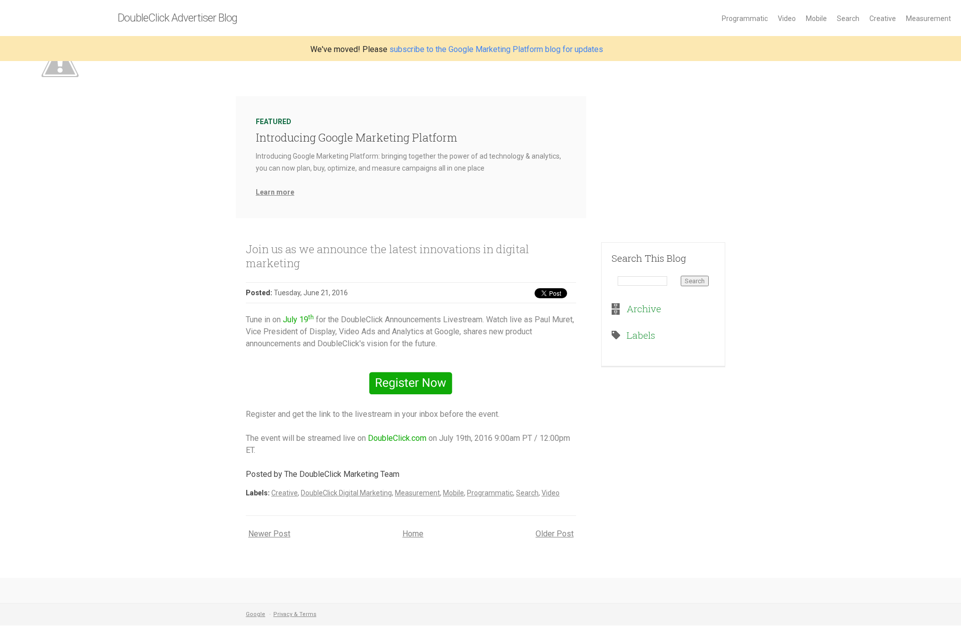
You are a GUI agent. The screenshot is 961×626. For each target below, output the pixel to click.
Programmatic (745, 19)
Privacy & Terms (294, 614)
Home (412, 533)
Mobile (816, 19)
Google (255, 614)
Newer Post (269, 533)
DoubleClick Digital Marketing (346, 493)
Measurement (928, 19)
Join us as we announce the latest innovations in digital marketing (387, 256)
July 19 (298, 319)
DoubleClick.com (397, 438)
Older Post (555, 533)
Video (787, 19)
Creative (882, 19)
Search (848, 19)
